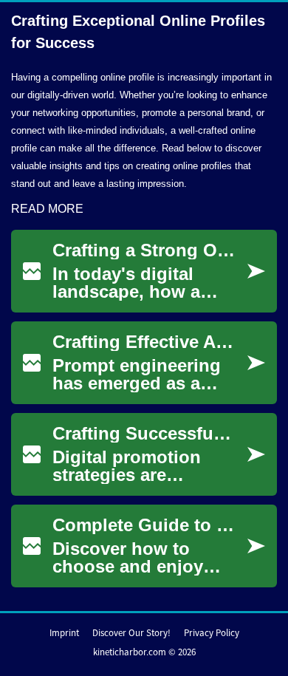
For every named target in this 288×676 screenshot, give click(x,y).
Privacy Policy (211, 633)
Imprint (64, 633)
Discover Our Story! (131, 633)
